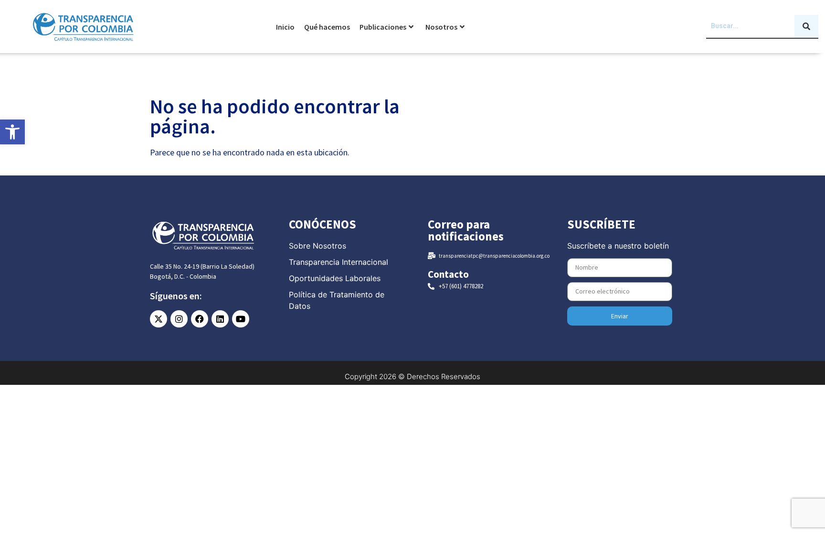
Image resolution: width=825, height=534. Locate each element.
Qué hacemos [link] (327, 27)
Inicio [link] (285, 27)
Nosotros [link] (441, 27)
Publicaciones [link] (383, 27)
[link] (12, 132)
